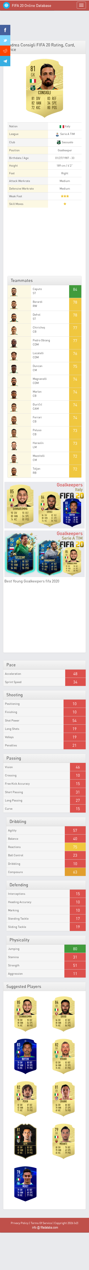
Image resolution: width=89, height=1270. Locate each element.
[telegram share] (5, 61)
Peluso (37, 430)
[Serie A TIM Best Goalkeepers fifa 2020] (44, 553)
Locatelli (38, 353)
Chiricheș (39, 327)
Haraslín (38, 443)
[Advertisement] (44, 27)
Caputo (37, 289)
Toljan (36, 468)
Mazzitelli (39, 455)
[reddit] (5, 51)
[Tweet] (5, 40)
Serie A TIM (67, 134)
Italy (67, 126)
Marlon (37, 391)
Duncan (37, 366)
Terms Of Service (41, 1223)
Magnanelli (40, 378)
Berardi (37, 301)
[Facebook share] (5, 30)
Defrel (36, 314)
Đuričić (37, 404)
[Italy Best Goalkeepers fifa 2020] (44, 505)
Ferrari (37, 417)
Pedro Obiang (41, 340)
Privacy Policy (19, 1223)
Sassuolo (67, 142)
